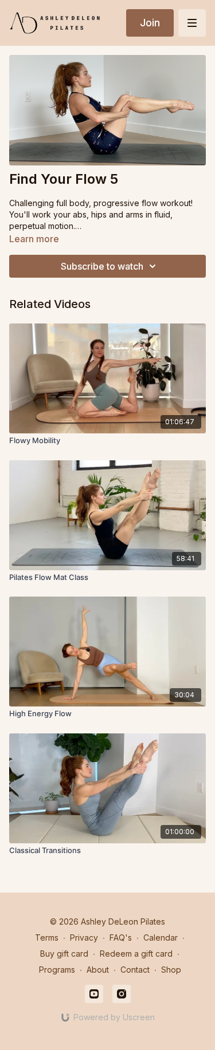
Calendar (160, 937)
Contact (135, 969)
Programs (57, 969)
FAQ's (121, 937)
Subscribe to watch (102, 266)
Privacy (84, 937)
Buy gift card (64, 953)
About (98, 969)
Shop (171, 969)
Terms (46, 937)
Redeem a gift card (136, 953)
